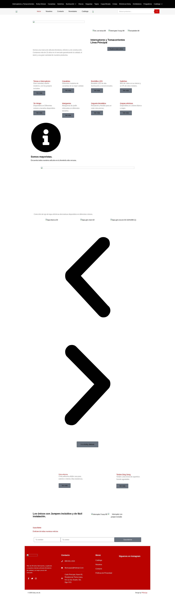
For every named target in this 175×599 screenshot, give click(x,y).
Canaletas (51, 4)
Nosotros (49, 11)
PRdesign (144, 592)
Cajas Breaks (105, 4)
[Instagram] (36, 578)
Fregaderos (148, 4)
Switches (60, 4)
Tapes (96, 4)
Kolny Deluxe (41, 4)
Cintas (115, 4)
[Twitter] (32, 578)
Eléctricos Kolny (125, 4)
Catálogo (157, 4)
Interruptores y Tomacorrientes (23, 4)
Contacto (60, 11)
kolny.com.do (36, 592)
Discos (80, 4)
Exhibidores (137, 4)
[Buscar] (156, 11)
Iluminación (70, 4)
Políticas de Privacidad (104, 573)
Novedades (73, 11)
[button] (87, 278)
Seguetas (88, 4)
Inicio (39, 11)
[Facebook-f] (28, 578)
